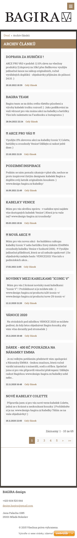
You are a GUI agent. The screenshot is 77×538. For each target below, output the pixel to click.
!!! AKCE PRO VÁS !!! (20, 133)
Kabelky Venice (20, 202)
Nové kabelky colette (27, 396)
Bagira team (17, 97)
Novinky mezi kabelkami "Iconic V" (37, 278)
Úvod (7, 35)
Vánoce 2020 (16, 315)
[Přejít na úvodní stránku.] (38, 12)
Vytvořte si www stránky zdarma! (36, 533)
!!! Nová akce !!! (18, 234)
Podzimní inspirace (23, 166)
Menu (70, 6)
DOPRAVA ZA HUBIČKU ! (25, 57)
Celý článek (31, 85)
